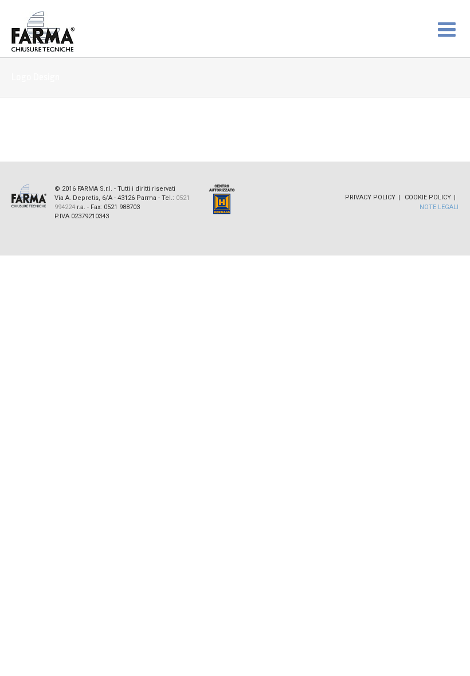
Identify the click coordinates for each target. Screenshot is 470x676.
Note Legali (439, 207)
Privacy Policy (370, 197)
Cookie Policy (428, 197)
